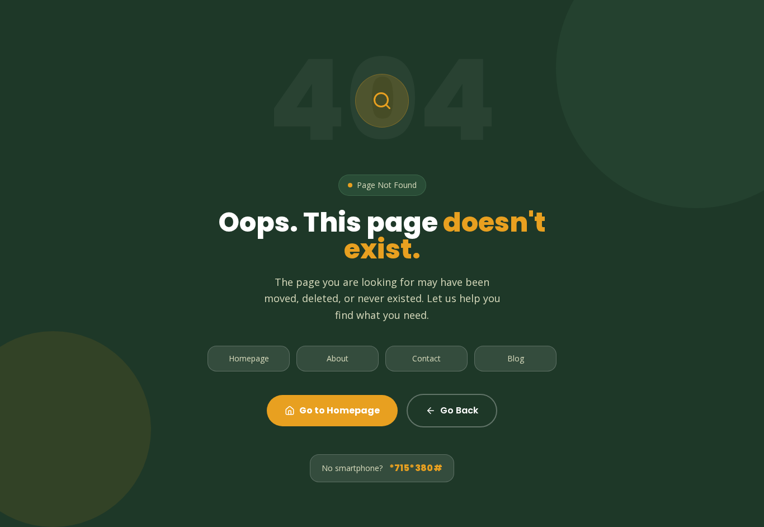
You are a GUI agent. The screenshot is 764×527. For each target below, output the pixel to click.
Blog (515, 358)
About (337, 358)
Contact (426, 358)
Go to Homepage (339, 410)
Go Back (459, 410)
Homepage (249, 358)
